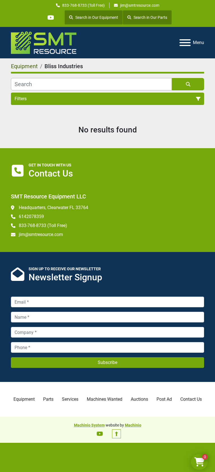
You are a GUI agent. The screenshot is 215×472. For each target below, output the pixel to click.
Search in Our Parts (150, 17)
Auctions (139, 399)
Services (70, 399)
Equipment (24, 399)
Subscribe (107, 362)
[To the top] (116, 433)
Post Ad (164, 399)
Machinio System (89, 425)
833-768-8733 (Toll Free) (83, 5)
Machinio (133, 425)
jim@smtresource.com (139, 5)
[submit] (188, 84)
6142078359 (31, 216)
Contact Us (191, 399)
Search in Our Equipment (96, 17)
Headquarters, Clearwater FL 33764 (53, 207)
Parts (48, 399)
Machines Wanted (104, 399)
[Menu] (185, 42)
